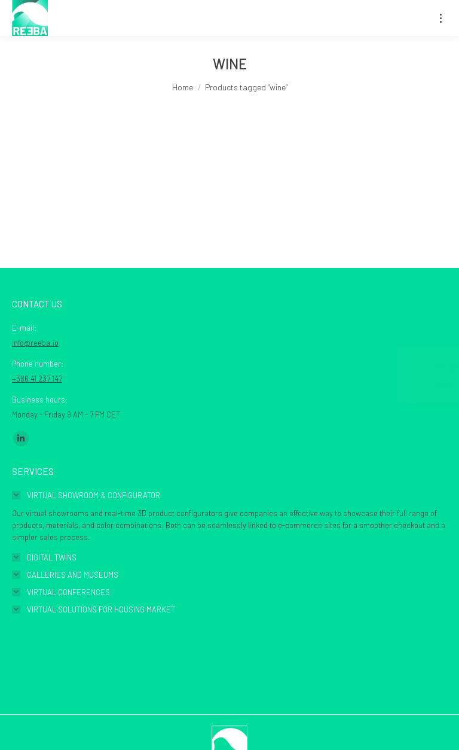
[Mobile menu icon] (440, 18)
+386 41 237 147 (37, 378)
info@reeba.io (35, 342)
